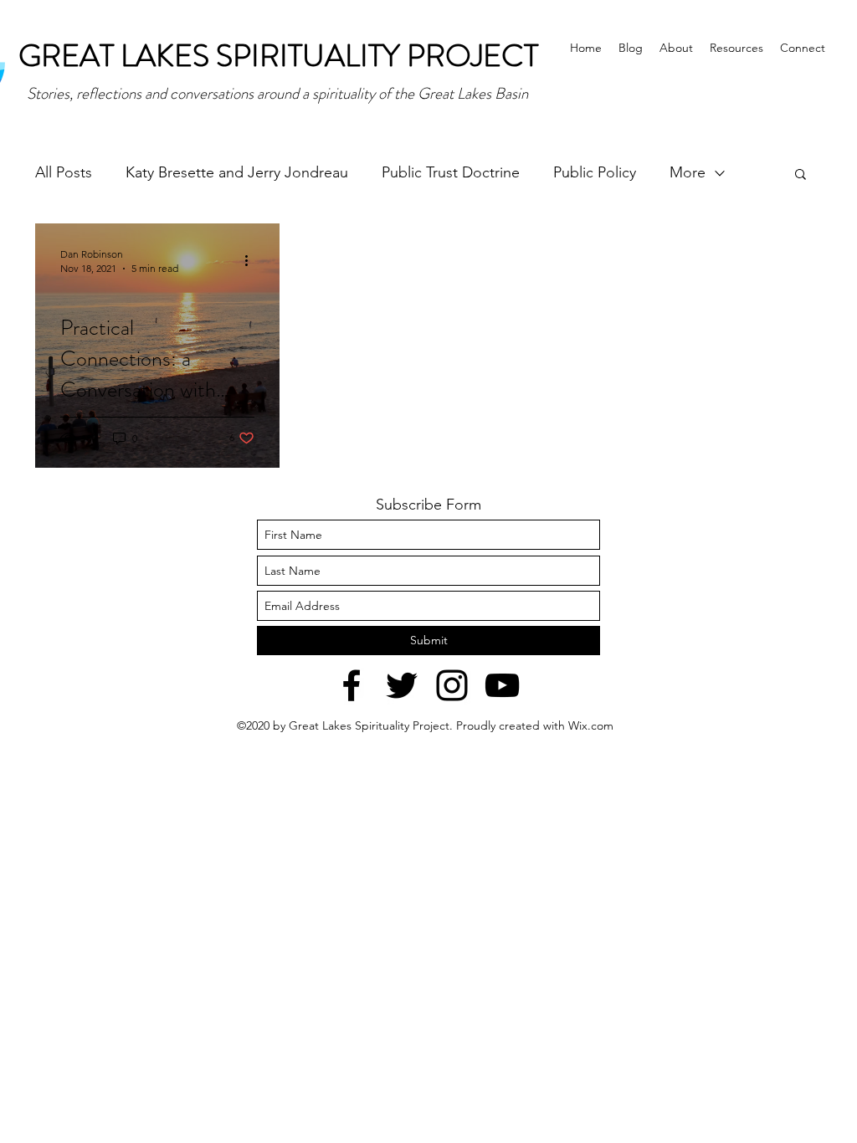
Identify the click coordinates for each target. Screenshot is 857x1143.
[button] (800, 175)
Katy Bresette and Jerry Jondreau (237, 172)
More (688, 172)
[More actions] (252, 260)
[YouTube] (502, 685)
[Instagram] (452, 685)
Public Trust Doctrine (451, 172)
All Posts (63, 172)
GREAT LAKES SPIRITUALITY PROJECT (278, 55)
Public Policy (594, 172)
